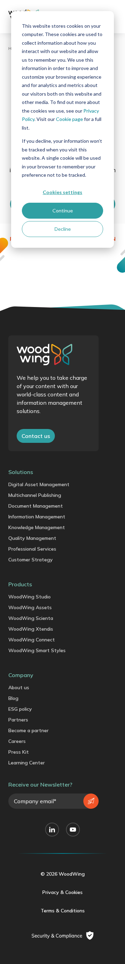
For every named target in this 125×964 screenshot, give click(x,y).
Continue (62, 210)
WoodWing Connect (31, 640)
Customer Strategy (30, 560)
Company (20, 675)
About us (18, 687)
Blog (13, 698)
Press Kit (18, 752)
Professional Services (32, 549)
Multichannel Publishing (34, 495)
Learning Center (26, 763)
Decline (63, 229)
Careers (17, 741)
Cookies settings (62, 192)
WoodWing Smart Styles (37, 650)
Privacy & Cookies (62, 892)
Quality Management (32, 538)
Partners (18, 720)
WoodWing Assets (30, 607)
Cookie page (69, 119)
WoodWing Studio (29, 597)
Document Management (35, 506)
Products (20, 584)
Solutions (20, 471)
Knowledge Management (36, 527)
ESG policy (20, 709)
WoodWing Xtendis (30, 629)
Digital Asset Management (38, 484)
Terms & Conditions (63, 911)
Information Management (36, 517)
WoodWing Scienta (30, 618)
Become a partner (28, 730)
